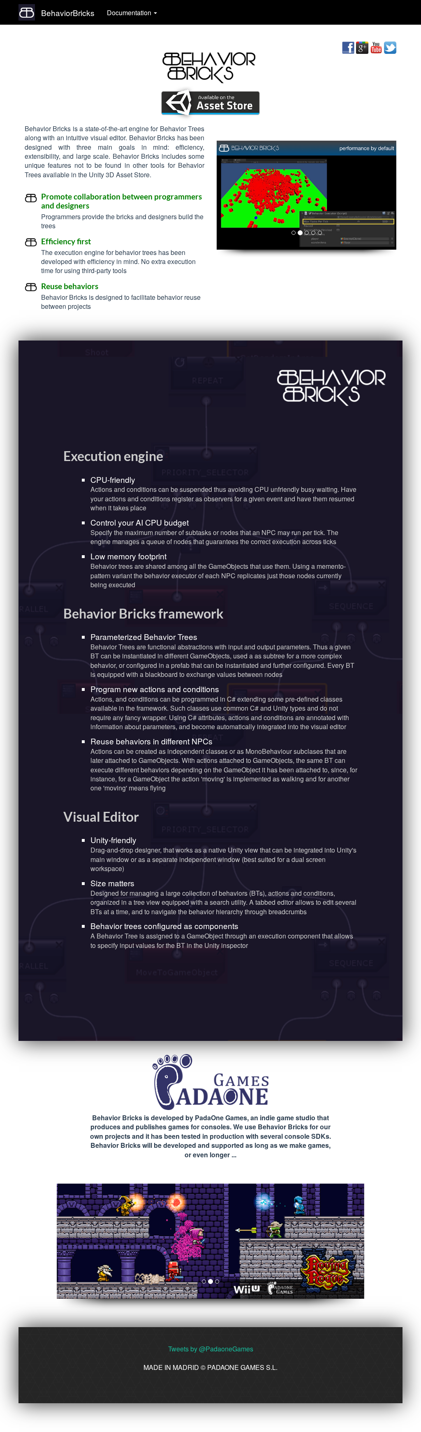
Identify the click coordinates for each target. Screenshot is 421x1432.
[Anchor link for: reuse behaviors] (102, 286)
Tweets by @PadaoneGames (210, 1348)
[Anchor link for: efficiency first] (95, 241)
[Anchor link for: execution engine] (169, 455)
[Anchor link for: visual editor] (145, 816)
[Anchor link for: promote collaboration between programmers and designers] (93, 205)
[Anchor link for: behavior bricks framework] (230, 612)
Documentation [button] (130, 12)
